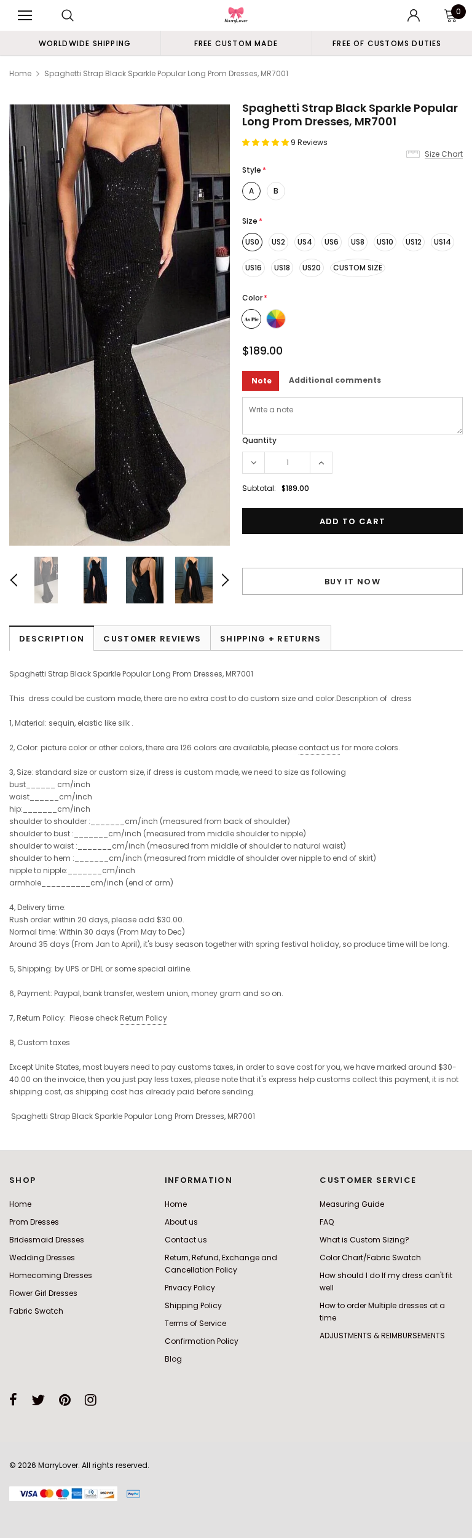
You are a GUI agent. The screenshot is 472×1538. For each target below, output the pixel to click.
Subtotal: (259, 488)
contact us (319, 747)
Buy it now (352, 581)
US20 (311, 267)
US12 (414, 242)
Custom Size (357, 267)
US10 (385, 242)
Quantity (259, 440)
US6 (331, 242)
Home (20, 73)
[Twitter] (38, 1400)
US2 (278, 242)
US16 (253, 267)
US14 (442, 242)
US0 (252, 242)
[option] (84, 43)
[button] (266, 142)
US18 (282, 267)
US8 (357, 242)
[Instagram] (90, 1400)
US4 (304, 242)
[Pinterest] (65, 1400)
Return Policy (143, 1018)
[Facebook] (13, 1400)
